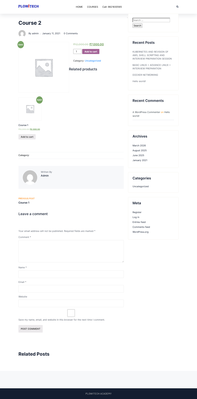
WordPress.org (141, 231)
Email (22, 282)
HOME (79, 6)
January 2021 (140, 160)
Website (22, 296)
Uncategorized (93, 60)
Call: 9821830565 (112, 6)
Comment (24, 237)
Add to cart (91, 51)
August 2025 (140, 150)
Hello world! (139, 81)
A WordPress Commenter (146, 112)
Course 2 (29, 23)
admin (35, 33)
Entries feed (139, 222)
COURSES (92, 6)
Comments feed (141, 227)
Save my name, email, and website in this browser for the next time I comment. (61, 319)
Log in (136, 217)
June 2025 (138, 155)
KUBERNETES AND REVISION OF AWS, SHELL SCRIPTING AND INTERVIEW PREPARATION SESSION (152, 55)
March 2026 (139, 145)
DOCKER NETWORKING (145, 74)
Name (22, 267)
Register (137, 212)
